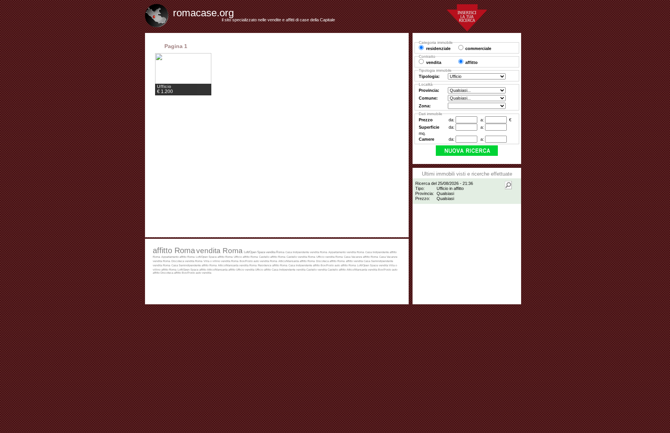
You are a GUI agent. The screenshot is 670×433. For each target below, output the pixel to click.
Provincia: (429, 90)
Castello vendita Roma (301, 256)
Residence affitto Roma (272, 265)
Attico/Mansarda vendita (362, 269)
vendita (359, 261)
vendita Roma (219, 250)
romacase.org (203, 13)
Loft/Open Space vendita (373, 265)
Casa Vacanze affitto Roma (361, 256)
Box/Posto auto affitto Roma (338, 265)
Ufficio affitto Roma (246, 256)
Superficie (429, 127)
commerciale (478, 48)
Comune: (428, 98)
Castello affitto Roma (272, 256)
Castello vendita (317, 269)
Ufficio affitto (263, 269)
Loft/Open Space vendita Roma (264, 252)
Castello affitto (337, 269)
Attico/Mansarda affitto (221, 269)
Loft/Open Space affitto (192, 269)
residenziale (438, 48)
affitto (350, 261)
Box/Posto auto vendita (196, 272)
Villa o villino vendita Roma (221, 261)
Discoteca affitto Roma (330, 261)
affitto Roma (174, 250)
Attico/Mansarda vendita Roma (237, 265)
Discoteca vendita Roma (186, 261)
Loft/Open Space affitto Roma (214, 256)
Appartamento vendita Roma (346, 252)
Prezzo (426, 119)
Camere (426, 139)
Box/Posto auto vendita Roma (258, 261)
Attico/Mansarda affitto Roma (296, 261)
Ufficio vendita (245, 269)
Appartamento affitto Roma (178, 256)
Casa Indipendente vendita (289, 269)
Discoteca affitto (171, 272)
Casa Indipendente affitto (304, 265)
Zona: (425, 106)
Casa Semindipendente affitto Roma (194, 265)
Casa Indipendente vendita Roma (306, 252)
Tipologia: (429, 76)
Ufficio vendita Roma (329, 256)
